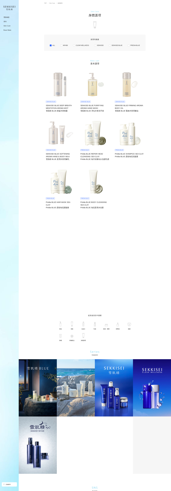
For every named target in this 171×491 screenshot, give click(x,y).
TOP (45, 3)
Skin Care (52, 3)
